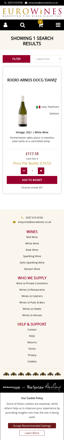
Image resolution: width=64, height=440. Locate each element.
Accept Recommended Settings (32, 425)
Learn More (32, 433)
